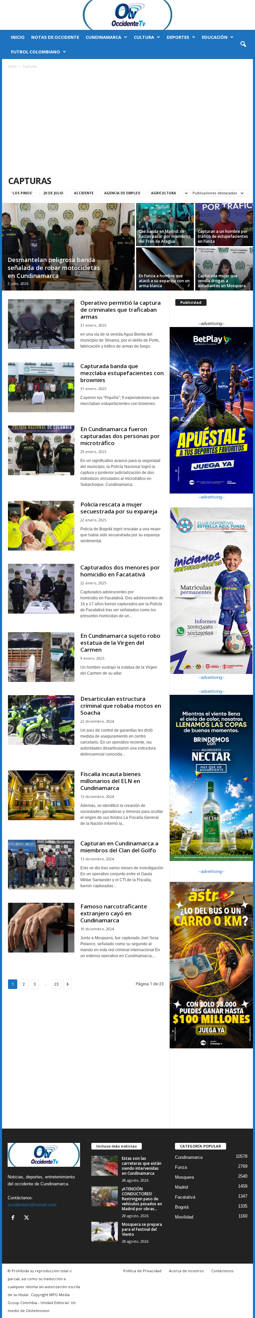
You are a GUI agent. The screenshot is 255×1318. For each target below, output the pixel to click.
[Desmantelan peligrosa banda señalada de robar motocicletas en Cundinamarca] (68, 247)
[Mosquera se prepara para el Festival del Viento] (104, 1232)
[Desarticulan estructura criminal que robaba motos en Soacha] (41, 720)
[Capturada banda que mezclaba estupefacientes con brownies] (41, 387)
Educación (214, 37)
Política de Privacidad (142, 1270)
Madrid (181, 1187)
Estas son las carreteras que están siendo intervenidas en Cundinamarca (141, 1165)
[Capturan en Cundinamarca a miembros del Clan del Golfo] (41, 865)
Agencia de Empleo (122, 193)
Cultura (144, 37)
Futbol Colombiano (35, 52)
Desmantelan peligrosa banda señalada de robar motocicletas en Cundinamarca (54, 268)
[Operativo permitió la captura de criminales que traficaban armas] (41, 324)
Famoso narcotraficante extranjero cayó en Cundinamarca (113, 913)
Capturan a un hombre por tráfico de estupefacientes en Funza (223, 236)
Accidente (84, 193)
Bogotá (182, 1207)
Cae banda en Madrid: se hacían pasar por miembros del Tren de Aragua (165, 236)
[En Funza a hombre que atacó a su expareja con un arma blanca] (165, 269)
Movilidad (184, 1217)
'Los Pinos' (22, 193)
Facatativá (185, 1197)
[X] (27, 1218)
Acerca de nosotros (186, 1270)
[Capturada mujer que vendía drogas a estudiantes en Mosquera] (224, 269)
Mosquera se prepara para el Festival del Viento (142, 1229)
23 (56, 984)
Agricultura (163, 193)
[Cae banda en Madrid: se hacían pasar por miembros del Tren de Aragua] (165, 224)
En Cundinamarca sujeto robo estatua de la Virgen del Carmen (120, 642)
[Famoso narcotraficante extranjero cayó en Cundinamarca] (41, 928)
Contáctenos (222, 1270)
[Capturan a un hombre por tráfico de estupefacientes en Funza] (224, 224)
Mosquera (184, 1177)
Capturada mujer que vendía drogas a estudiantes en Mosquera (222, 281)
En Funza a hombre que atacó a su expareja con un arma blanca (164, 281)
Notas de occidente (55, 37)
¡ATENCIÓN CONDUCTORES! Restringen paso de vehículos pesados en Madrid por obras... (142, 1199)
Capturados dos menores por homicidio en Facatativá (120, 570)
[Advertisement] (127, 122)
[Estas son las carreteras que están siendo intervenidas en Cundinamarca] (104, 1166)
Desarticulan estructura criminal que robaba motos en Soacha (120, 705)
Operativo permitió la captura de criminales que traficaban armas (120, 309)
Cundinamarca (103, 37)
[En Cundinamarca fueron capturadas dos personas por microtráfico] (41, 450)
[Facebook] (14, 1218)
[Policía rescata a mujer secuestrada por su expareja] (41, 526)
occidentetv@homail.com (32, 1204)
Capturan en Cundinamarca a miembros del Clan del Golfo (119, 846)
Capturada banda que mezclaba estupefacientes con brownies (122, 373)
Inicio (18, 37)
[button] (243, 44)
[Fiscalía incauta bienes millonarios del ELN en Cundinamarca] (41, 795)
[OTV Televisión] (127, 15)
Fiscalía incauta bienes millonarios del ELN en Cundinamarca (110, 781)
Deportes (178, 37)
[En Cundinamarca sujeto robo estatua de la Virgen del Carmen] (41, 657)
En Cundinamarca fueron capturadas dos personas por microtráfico (120, 436)
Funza (181, 1167)
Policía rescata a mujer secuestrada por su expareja (118, 507)
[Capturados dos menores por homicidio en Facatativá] (41, 589)
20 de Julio (53, 193)
